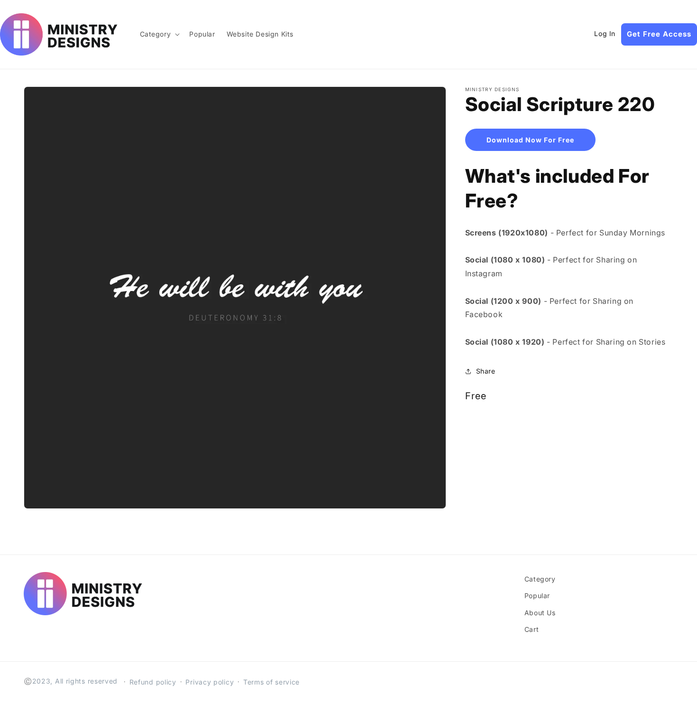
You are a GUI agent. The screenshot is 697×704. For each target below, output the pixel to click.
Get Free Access (659, 33)
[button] (159, 34)
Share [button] (485, 371)
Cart (531, 629)
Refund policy (152, 682)
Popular (537, 595)
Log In (604, 34)
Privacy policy (209, 682)
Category (540, 579)
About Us (540, 613)
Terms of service (271, 682)
